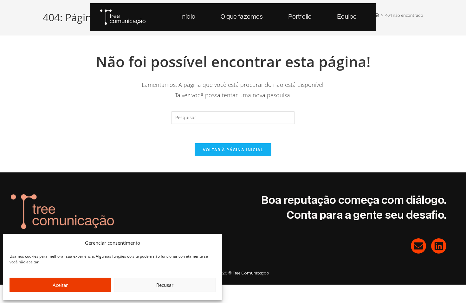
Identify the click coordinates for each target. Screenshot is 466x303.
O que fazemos (242, 17)
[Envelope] (418, 246)
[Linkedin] (438, 246)
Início (187, 17)
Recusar (164, 285)
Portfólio (300, 17)
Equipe (347, 17)
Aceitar (60, 285)
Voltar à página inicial (233, 149)
